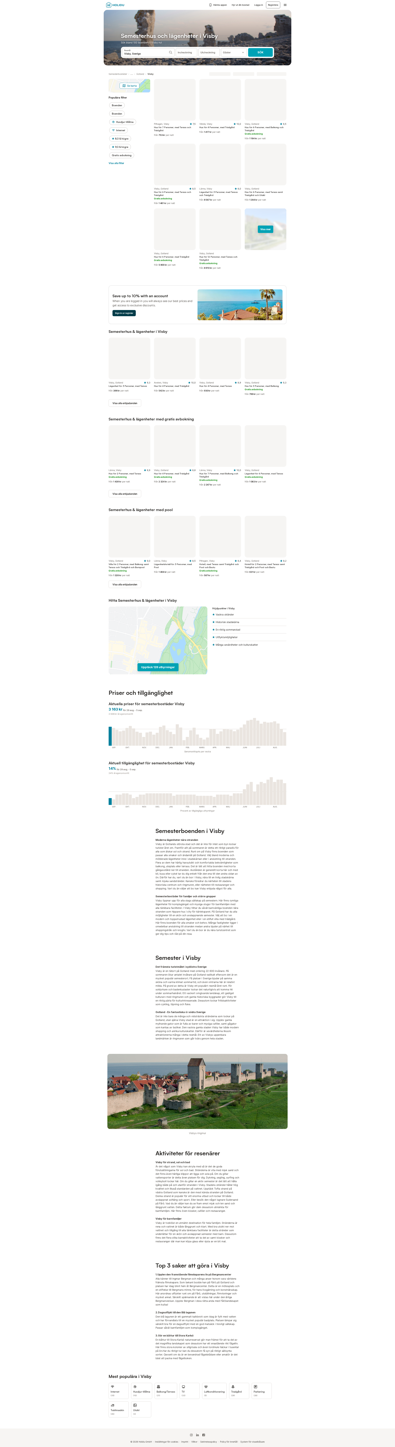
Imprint (184, 1441)
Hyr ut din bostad (240, 5)
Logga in (258, 5)
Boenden (117, 105)
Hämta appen (220, 5)
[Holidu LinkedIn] (197, 1435)
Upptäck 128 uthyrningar (158, 667)
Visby (151, 74)
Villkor (194, 1441)
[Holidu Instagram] (191, 1435)
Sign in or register (124, 313)
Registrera (273, 5)
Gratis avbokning (121, 155)
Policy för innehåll (228, 1441)
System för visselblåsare (252, 1441)
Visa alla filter (116, 163)
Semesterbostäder (118, 74)
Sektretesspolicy (208, 1441)
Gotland (140, 74)
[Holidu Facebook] (203, 1435)
